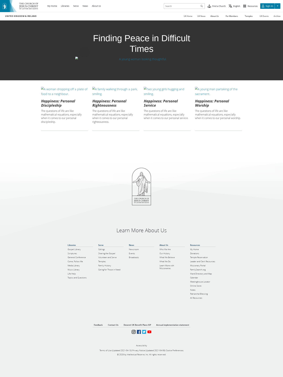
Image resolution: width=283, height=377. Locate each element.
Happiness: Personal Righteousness (109, 103)
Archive (277, 16)
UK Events (264, 16)
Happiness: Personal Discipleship (58, 103)
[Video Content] (141, 59)
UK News (201, 16)
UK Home (188, 16)
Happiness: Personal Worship (212, 103)
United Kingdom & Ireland (21, 16)
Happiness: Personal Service (161, 103)
